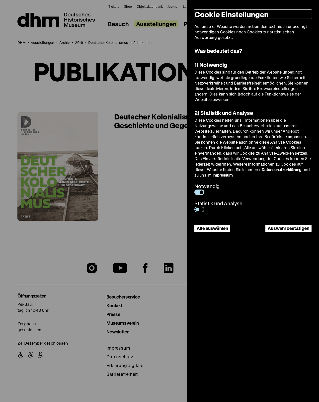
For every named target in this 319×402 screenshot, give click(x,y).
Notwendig (207, 186)
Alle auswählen (212, 228)
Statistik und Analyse (218, 203)
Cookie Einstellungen (231, 14)
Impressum (223, 175)
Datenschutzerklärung (282, 169)
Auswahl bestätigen (288, 228)
